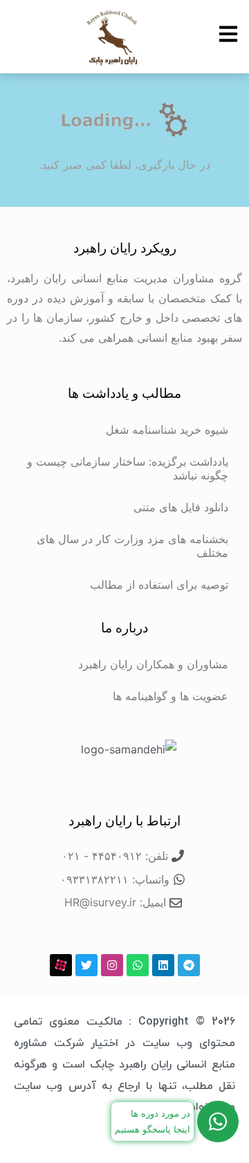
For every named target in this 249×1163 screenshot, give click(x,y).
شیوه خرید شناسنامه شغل (167, 430)
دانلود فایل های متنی (180, 507)
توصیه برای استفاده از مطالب (159, 585)
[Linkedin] (163, 965)
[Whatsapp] (138, 965)
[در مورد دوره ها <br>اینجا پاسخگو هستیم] (218, 1121)
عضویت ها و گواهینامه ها (170, 696)
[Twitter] (86, 965)
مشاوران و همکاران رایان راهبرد (153, 664)
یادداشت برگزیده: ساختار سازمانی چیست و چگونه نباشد (127, 468)
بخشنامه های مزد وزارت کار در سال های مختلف (132, 546)
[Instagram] (112, 965)
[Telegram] (189, 965)
